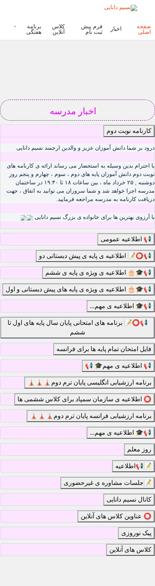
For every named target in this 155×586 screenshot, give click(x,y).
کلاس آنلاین (58, 29)
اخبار (116, 29)
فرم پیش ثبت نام (92, 29)
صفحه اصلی (144, 29)
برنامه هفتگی (33, 29)
